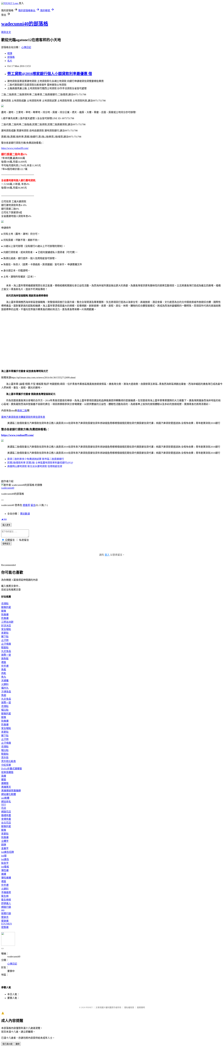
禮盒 (3, 662)
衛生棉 (5, 896)
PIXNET (89, 1007)
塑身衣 (5, 917)
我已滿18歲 (7, 1044)
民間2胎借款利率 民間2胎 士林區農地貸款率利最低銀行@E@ (40, 462)
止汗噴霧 (6, 644)
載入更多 (6, 525)
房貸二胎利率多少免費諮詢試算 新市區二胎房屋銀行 (35, 459)
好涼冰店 (6, 625)
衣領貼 (5, 603)
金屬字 (5, 848)
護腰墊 (5, 783)
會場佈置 (6, 819)
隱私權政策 (129, 1007)
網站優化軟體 (8, 794)
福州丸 (5, 688)
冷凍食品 (6, 691)
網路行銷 (6, 907)
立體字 (5, 841)
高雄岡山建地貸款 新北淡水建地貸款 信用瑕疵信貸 (34, 466)
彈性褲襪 (6, 877)
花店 (3, 808)
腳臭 (3, 611)
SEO (3, 804)
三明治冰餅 (7, 622)
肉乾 (3, 673)
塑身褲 (5, 920)
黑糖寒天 (6, 787)
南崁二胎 (22, 410)
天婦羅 (5, 680)
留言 (33, 505)
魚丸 (3, 677)
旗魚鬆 (5, 658)
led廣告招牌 (7, 852)
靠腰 (3, 776)
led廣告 (5, 859)
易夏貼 (5, 633)
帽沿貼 (5, 710)
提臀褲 (5, 927)
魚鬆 (3, 669)
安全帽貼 (6, 629)
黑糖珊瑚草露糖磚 (11, 790)
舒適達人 (6, 903)
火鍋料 (5, 684)
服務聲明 (141, 1007)
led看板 (5, 866)
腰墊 (3, 779)
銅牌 (3, 844)
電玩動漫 (25, 513)
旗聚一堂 (6, 655)
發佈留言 (6, 543)
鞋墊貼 (5, 647)
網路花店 (6, 811)
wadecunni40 (7, 488)
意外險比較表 (8, 761)
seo (2, 910)
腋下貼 (5, 636)
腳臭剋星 (6, 607)
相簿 (9, 53)
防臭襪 (5, 618)
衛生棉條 (6, 899)
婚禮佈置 (6, 815)
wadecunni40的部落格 (24, 23)
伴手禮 (5, 666)
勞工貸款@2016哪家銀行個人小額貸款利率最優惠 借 (49, 74)
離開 (18, 1044)
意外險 (5, 757)
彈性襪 (5, 870)
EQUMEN (6, 923)
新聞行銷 (6, 913)
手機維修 (6, 892)
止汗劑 (5, 640)
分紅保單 (6, 765)
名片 (9, 60)
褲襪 (3, 874)
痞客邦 (26, 505)
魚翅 (3, 695)
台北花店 (6, 822)
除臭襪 (5, 614)
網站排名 (6, 801)
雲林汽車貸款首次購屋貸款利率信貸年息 (23, 417)
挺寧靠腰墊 (7, 772)
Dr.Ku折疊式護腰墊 (11, 768)
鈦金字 (5, 863)
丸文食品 (6, 651)
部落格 (11, 57)
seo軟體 (5, 798)
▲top (4, 519)
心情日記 (26, 47)
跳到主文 (6, 32)
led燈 (4, 855)
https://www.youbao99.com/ (14, 148)
